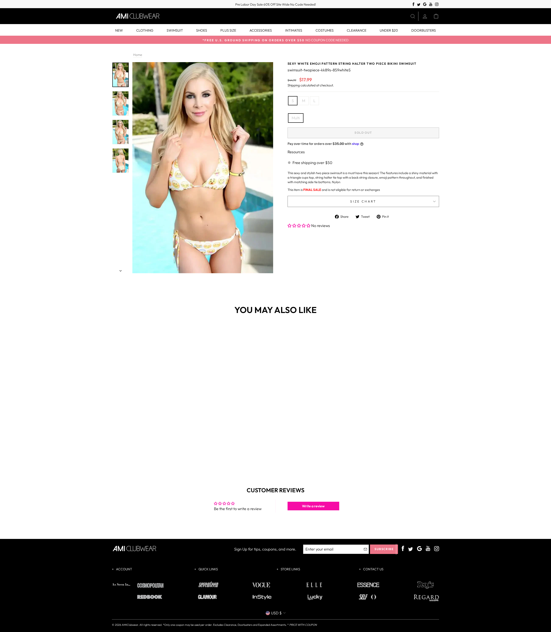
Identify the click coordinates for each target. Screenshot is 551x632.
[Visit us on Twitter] (418, 4)
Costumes (325, 30)
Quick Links (208, 569)
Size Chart (363, 201)
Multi (296, 117)
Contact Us (372, 569)
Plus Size (228, 30)
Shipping (294, 85)
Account (123, 569)
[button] (299, 225)
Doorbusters (423, 30)
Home (137, 55)
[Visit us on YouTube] (430, 4)
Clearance (356, 30)
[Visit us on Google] (425, 4)
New (119, 30)
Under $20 (389, 30)
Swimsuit (175, 30)
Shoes (201, 30)
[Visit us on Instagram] (437, 4)
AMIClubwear (130, 624)
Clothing (144, 30)
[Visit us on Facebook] (413, 4)
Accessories (260, 30)
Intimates (293, 30)
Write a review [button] (313, 506)
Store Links (290, 569)
